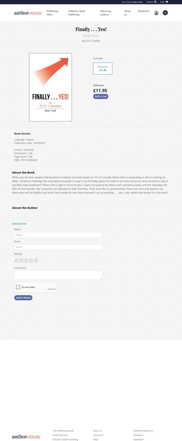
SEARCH (150, 2)
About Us (127, 13)
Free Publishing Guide (63, 430)
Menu (166, 12)
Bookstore (144, 11)
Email (17, 241)
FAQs (95, 439)
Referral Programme (143, 430)
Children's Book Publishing (76, 13)
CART (162, 2)
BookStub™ (139, 439)
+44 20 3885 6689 (134, 2)
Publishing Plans (52, 13)
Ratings (18, 253)
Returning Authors (105, 13)
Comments (20, 267)
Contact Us (98, 435)
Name (17, 229)
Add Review (19, 223)
